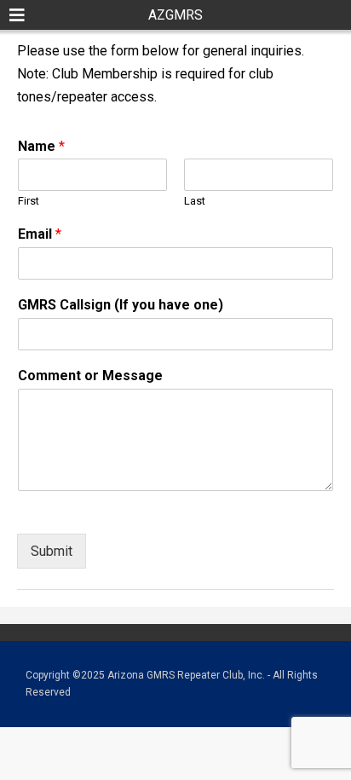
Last (194, 200)
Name (41, 146)
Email (39, 234)
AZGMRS (175, 15)
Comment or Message (90, 375)
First (28, 200)
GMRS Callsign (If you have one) (120, 305)
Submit (51, 551)
